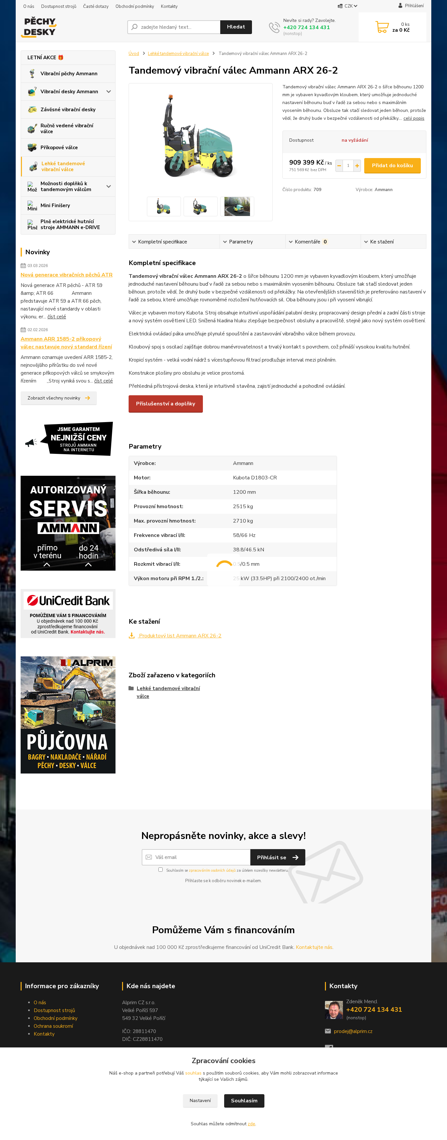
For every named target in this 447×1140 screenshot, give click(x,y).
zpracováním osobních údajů (212, 870)
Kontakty (169, 6)
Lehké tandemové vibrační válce (63, 166)
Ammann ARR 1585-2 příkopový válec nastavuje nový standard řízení (66, 342)
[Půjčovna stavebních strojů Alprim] (68, 714)
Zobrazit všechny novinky (53, 398)
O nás (28, 6)
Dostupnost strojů (58, 6)
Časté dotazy (96, 6)
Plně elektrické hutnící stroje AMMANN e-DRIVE (70, 224)
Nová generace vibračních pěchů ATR (67, 274)
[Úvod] (71, 27)
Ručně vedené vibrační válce (67, 128)
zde (251, 1124)
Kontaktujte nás (314, 947)
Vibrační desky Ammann (69, 91)
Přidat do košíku (392, 165)
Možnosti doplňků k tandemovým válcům (66, 186)
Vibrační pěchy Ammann (69, 73)
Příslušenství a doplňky (165, 403)
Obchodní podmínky (135, 6)
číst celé (56, 316)
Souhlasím (244, 1100)
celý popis (413, 118)
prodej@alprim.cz (353, 1031)
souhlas (193, 1073)
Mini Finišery (55, 205)
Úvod (134, 54)
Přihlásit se (272, 857)
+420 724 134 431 (306, 27)
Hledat (236, 26)
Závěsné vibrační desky (68, 109)
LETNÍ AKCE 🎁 (45, 57)
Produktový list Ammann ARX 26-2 (180, 635)
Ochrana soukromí (53, 1026)
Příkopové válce (59, 147)
